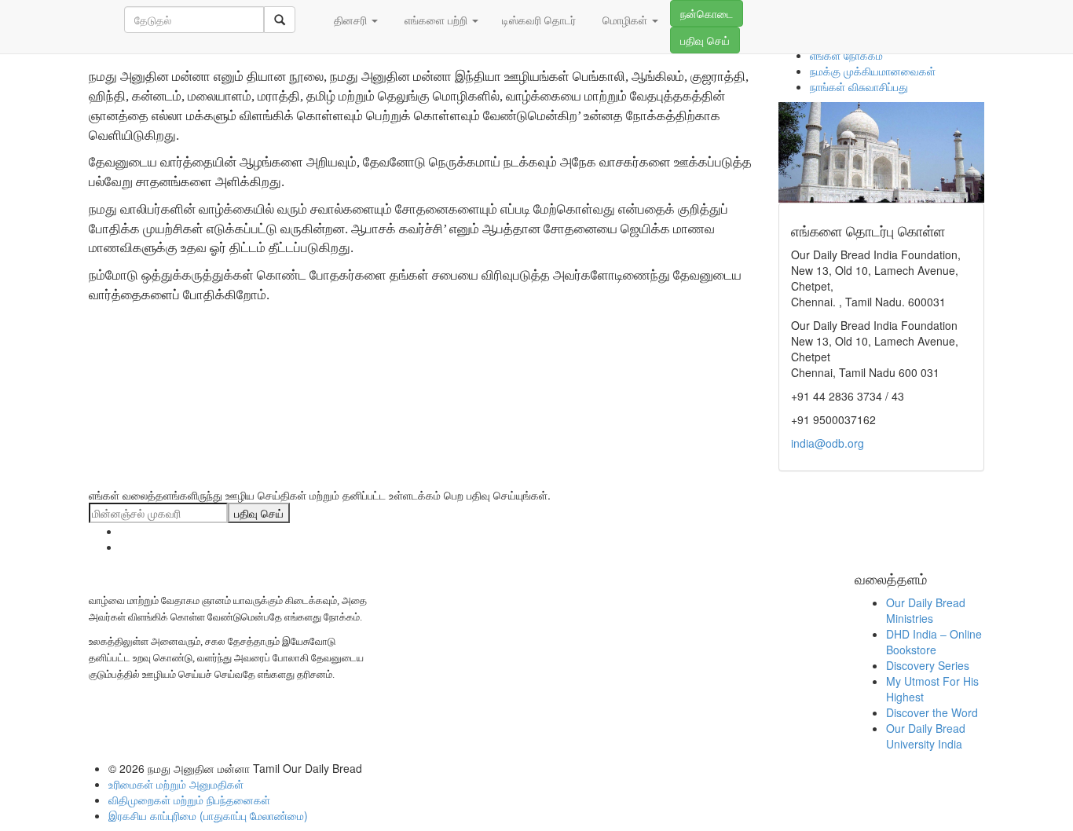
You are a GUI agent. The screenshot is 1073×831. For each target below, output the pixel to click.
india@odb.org (827, 443)
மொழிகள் (624, 19)
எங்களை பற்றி (436, 19)
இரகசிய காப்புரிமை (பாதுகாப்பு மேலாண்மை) (208, 815)
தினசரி (350, 19)
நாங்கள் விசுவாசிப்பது (859, 86)
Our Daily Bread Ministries (925, 610)
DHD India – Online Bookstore (934, 641)
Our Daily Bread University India (925, 736)
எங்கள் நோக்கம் (846, 55)
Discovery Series (927, 665)
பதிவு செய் (705, 40)
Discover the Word (932, 712)
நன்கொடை (706, 13)
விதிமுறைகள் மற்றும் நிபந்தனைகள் (189, 799)
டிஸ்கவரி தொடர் (539, 19)
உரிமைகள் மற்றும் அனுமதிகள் (176, 784)
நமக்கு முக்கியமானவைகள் (873, 71)
